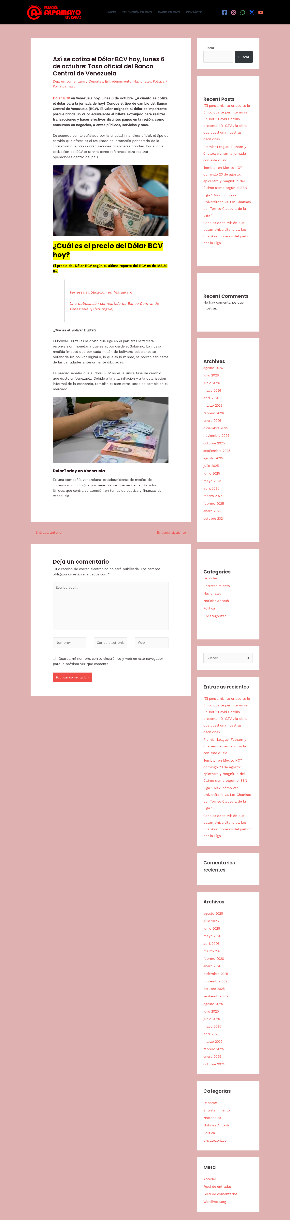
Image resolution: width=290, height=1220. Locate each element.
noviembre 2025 (216, 436)
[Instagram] (233, 12)
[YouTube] (260, 12)
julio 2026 (211, 375)
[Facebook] (224, 12)
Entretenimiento (118, 81)
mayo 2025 (212, 481)
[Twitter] (251, 12)
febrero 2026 (213, 413)
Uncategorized (215, 616)
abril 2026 (211, 398)
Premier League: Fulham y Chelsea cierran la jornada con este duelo (224, 153)
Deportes (96, 81)
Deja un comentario (69, 81)
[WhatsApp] (242, 12)
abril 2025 (211, 488)
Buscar (208, 48)
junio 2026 (211, 383)
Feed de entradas (217, 1186)
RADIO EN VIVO (169, 12)
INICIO (112, 12)
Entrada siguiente (173, 532)
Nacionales (142, 81)
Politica (159, 81)
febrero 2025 (213, 503)
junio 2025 (211, 473)
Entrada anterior (47, 532)
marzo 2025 (213, 496)
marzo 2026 (213, 405)
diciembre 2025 (215, 428)
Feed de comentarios (220, 1194)
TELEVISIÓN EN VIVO (137, 12)
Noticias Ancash (216, 601)
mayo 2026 (212, 390)
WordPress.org (214, 1202)
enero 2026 (212, 421)
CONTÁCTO (194, 12)
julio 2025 (211, 466)
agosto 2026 (213, 368)
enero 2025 (212, 511)
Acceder (209, 1179)
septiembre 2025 (216, 451)
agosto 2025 (213, 458)
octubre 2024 (214, 518)
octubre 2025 (214, 443)
